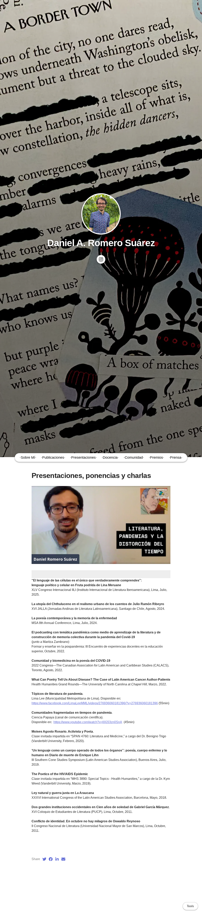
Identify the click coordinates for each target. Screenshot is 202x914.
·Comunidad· (133, 457)
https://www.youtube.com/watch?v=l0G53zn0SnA (87, 722)
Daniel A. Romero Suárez (101, 243)
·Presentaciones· (83, 457)
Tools (190, 906)
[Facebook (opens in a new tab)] (51, 859)
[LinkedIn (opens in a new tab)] (57, 859)
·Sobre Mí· (28, 457)
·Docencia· (110, 457)
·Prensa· (175, 457)
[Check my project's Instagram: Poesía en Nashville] (101, 259)
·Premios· (156, 457)
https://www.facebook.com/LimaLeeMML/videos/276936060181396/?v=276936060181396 (95, 703)
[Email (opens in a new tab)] (63, 859)
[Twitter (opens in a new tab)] (44, 859)
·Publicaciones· (53, 457)
